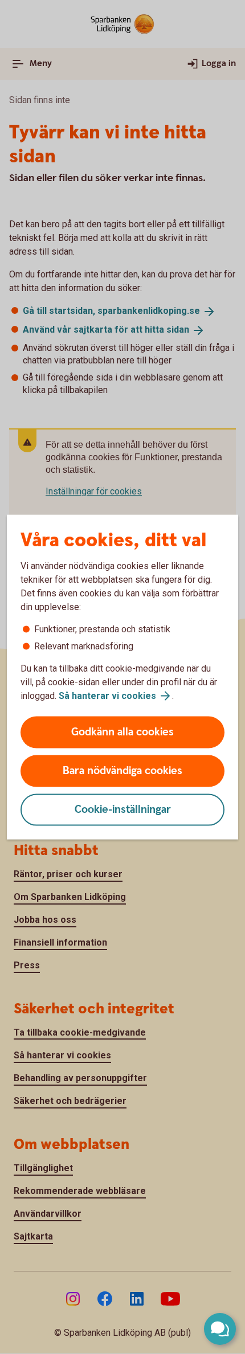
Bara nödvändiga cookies (122, 771)
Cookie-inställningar (123, 810)
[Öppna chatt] (220, 1329)
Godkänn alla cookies (122, 732)
